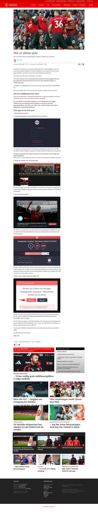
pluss (15, 341)
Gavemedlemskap (50, 1)
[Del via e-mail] (83, 64)
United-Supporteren (61, 1)
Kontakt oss (90, 1)
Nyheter (33, 5)
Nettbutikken (67, 5)
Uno (48, 5)
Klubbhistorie (71, 1)
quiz (32, 341)
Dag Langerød (24, 484)
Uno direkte (46, 488)
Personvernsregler (45, 501)
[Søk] (90, 5)
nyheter (37, 341)
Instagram (47, 493)
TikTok (45, 496)
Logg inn (75, 4)
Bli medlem (82, 5)
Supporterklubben (80, 1)
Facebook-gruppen (48, 492)
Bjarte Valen (28, 488)
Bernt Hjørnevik (22, 485)
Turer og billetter (56, 5)
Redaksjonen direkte (48, 487)
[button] (16, 442)
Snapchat (46, 495)
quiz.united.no (28, 81)
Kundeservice (46, 485)
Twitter (46, 491)
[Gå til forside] (11, 5)
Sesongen (41, 5)
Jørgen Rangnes (22, 487)
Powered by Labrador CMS (49, 506)
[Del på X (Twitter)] (81, 64)
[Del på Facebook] (79, 64)
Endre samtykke (54, 501)
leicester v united (24, 341)
